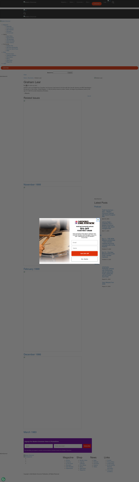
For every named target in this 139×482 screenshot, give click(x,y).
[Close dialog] (98, 219)
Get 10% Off (85, 253)
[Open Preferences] (3, 479)
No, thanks (84, 259)
